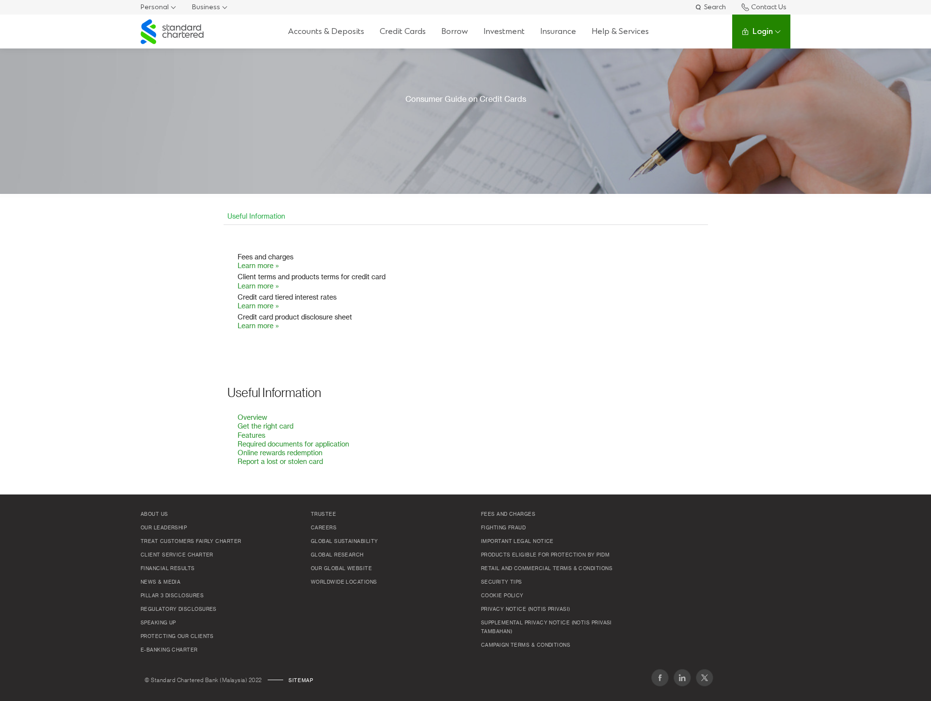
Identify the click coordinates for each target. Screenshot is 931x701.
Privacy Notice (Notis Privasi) (525, 609)
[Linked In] (682, 677)
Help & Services (620, 31)
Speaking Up (158, 623)
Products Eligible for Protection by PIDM (545, 555)
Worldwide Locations (344, 582)
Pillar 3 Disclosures (172, 595)
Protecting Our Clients (177, 636)
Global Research (337, 555)
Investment (504, 31)
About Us (154, 514)
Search (715, 7)
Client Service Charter (177, 555)
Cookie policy (502, 595)
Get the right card (265, 426)
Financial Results (168, 568)
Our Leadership (164, 528)
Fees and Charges (508, 514)
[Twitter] (704, 677)
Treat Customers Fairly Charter (191, 541)
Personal (155, 7)
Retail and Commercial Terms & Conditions (546, 568)
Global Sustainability (344, 541)
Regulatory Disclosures (179, 609)
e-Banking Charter (169, 650)
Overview (252, 417)
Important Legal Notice (517, 541)
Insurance (558, 31)
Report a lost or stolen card (280, 462)
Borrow (454, 31)
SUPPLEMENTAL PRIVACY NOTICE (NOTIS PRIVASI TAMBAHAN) (546, 627)
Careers (324, 528)
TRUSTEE (323, 514)
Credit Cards (403, 31)
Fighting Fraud (503, 528)
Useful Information (256, 216)
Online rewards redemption (280, 453)
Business (206, 7)
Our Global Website (341, 568)
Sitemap (301, 680)
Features (251, 435)
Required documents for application (293, 444)
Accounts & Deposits (326, 31)
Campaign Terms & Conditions (525, 645)
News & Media (160, 582)
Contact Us (769, 7)
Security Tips (501, 582)
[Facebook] (660, 677)
